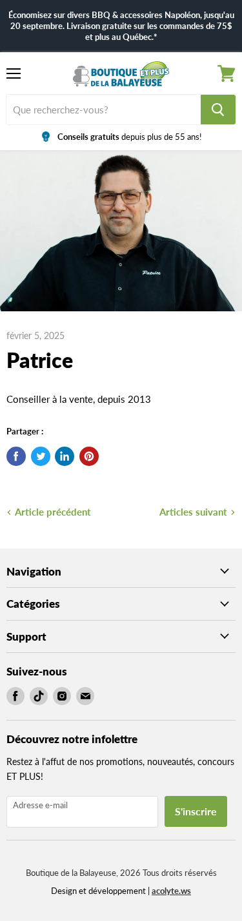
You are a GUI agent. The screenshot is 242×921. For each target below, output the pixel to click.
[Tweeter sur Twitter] (40, 456)
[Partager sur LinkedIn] (64, 456)
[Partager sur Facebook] (16, 456)
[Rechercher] (218, 109)
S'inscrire (196, 811)
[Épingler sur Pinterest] (89, 456)
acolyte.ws (171, 891)
